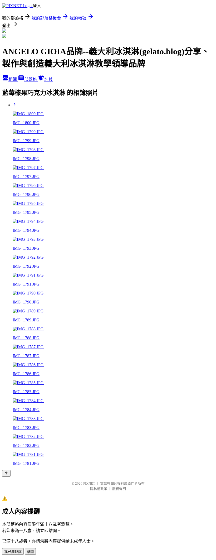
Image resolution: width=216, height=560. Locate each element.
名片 (48, 79)
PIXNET (89, 483)
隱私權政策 (98, 489)
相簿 (13, 79)
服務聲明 (119, 489)
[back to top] (6, 473)
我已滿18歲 (13, 552)
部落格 (31, 79)
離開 (30, 552)
